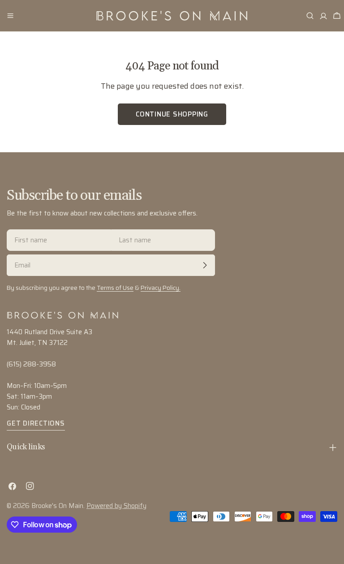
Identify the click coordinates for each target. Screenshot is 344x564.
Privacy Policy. (161, 288)
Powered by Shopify (116, 505)
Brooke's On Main (57, 505)
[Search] (310, 16)
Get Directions (36, 423)
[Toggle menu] (10, 16)
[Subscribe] (204, 265)
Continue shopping (172, 114)
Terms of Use (115, 288)
